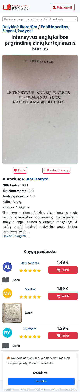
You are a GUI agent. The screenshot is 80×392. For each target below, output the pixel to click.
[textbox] (40, 19)
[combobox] (40, 19)
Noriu (21, 170)
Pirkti (64, 270)
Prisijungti (64, 7)
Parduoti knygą (58, 170)
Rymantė (30, 329)
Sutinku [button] (41, 381)
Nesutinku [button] (40, 372)
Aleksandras (30, 263)
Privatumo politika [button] (41, 363)
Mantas (30, 289)
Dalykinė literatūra (19, 27)
